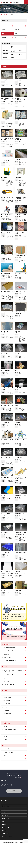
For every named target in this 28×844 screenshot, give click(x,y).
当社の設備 (5, 815)
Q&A (3, 821)
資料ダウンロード (6, 827)
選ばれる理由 (5, 806)
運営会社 (4, 830)
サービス (4, 809)
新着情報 (4, 824)
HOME (3, 803)
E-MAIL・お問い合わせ (14, 791)
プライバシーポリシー (7, 836)
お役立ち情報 (5, 818)
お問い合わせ (5, 833)
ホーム (3, 14)
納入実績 (8, 14)
